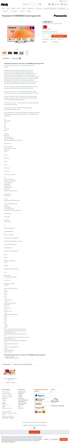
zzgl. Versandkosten (58, 23)
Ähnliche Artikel (7, 364)
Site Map (20, 395)
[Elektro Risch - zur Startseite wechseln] (4, 4)
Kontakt (20, 396)
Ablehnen (46, 439)
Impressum (21, 408)
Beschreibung (6, 58)
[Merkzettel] (49, 4)
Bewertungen (16, 58)
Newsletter (20, 393)
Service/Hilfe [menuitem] (64, 1)
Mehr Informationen (10, 442)
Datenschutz (21, 404)
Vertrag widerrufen (34, 432)
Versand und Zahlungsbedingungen (23, 399)
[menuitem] (32, 4)
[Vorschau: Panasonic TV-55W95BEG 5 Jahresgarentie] (4, 53)
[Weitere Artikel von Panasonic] (60, 17)
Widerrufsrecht (21, 401)
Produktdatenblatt (46, 29)
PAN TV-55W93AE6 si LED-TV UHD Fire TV (10, 379)
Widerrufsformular (22, 403)
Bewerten (61, 39)
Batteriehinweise (22, 392)
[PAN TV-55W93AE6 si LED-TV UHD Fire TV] (11, 372)
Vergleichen (46, 39)
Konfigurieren (63, 439)
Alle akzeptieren (54, 439)
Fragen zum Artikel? (9, 356)
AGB (19, 406)
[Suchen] (40, 4)
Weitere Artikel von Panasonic (12, 358)
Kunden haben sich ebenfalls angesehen (22, 364)
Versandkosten (44, 422)
